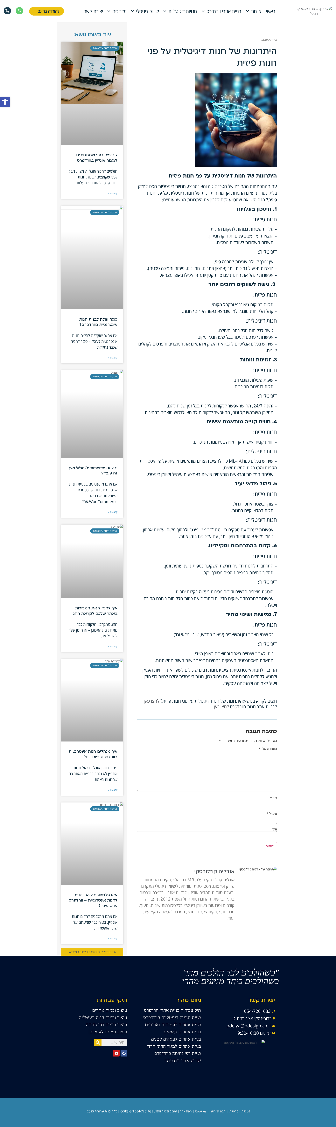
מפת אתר (186, 1111)
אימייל (272, 813)
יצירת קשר (93, 11)
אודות (256, 11)
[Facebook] (124, 1053)
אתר (274, 829)
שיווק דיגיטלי (147, 11)
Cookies (200, 1111)
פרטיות (233, 1111)
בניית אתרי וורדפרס (223, 11)
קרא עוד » (112, 193)
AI (241, 461)
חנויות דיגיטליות (182, 11)
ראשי (270, 11)
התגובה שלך (267, 748)
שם (273, 798)
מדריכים (119, 11)
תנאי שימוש (218, 1111)
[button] (5, 102)
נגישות (246, 1111)
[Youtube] (116, 1053)
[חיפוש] (98, 1042)
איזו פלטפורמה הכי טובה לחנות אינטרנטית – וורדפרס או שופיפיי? (93, 900)
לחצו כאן (151, 701)
